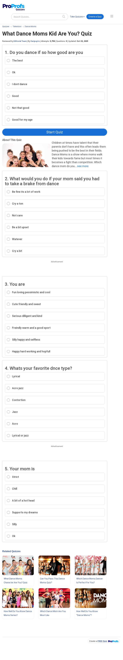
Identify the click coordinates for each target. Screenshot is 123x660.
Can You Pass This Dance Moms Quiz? (52, 580)
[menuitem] (77, 17)
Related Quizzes (11, 551)
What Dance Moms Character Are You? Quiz (15, 580)
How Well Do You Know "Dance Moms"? (87, 613)
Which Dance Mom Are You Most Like (53, 613)
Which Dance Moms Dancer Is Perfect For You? (89, 580)
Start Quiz (54, 132)
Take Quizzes (76, 16)
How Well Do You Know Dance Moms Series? (18, 613)
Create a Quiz (95, 16)
